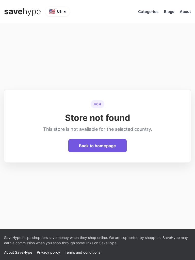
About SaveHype (18, 252)
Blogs (169, 11)
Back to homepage (97, 145)
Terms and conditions (82, 252)
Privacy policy (48, 252)
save (22, 11)
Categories (148, 11)
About (185, 11)
